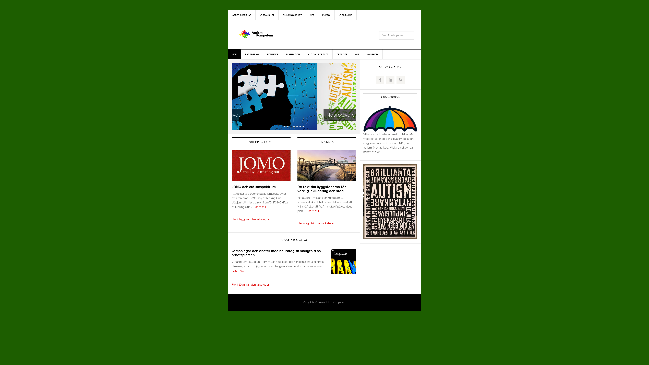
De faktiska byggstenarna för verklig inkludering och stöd (321, 189)
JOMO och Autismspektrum (254, 187)
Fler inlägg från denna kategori (251, 219)
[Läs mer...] (259, 207)
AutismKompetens (257, 34)
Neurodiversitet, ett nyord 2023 (277, 115)
